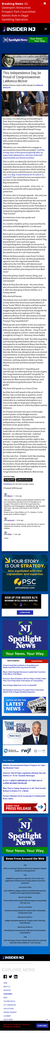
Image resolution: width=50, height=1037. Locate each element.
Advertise (7, 990)
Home (5, 983)
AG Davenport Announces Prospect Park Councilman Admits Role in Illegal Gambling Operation (19, 11)
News (5, 998)
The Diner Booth (9, 1001)
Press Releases (8, 760)
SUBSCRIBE (25, 612)
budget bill (9, 480)
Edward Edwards (10, 1012)
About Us (6, 987)
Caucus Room (8, 1009)
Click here (7, 484)
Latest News (36, 661)
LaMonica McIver (24, 480)
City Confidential (9, 1005)
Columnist (7, 1016)
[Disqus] (25, 520)
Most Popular (13, 661)
